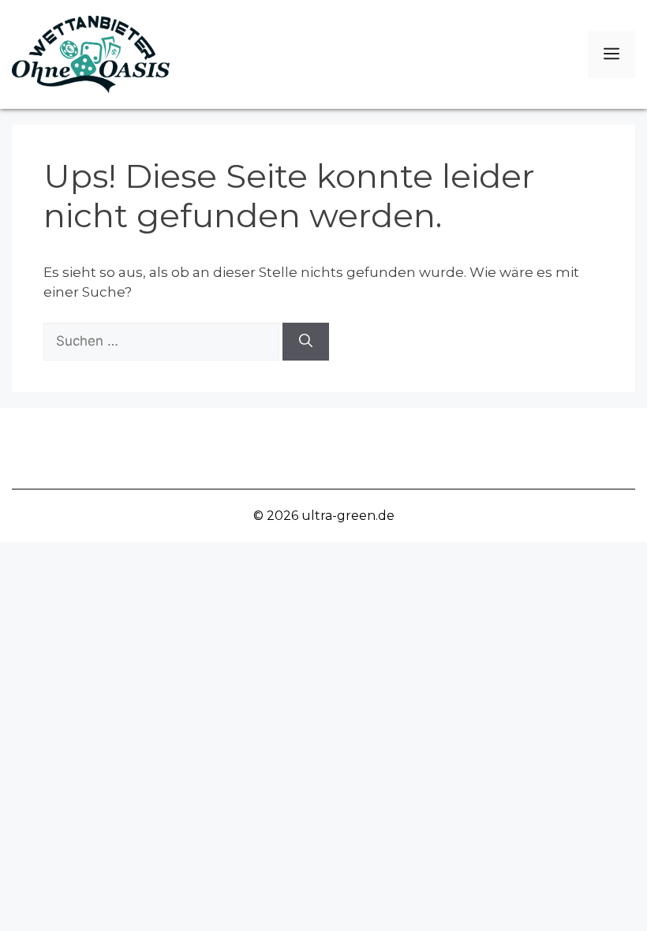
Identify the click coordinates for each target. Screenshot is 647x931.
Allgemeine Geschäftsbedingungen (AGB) (445, 433)
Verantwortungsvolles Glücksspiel (169, 433)
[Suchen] (305, 342)
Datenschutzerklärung (328, 461)
